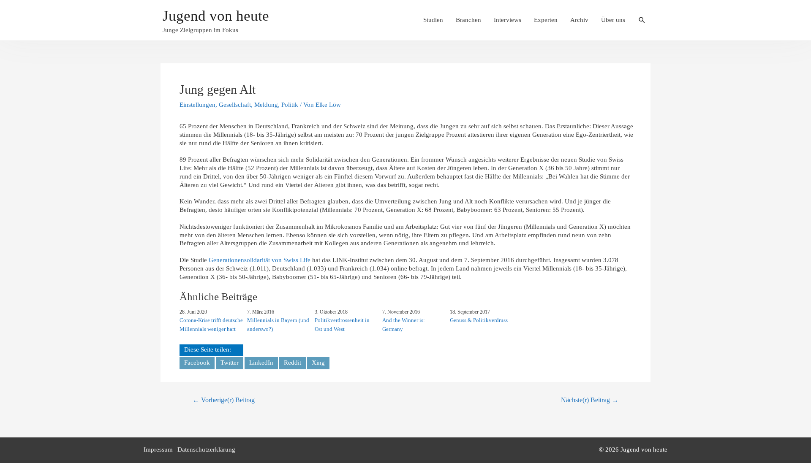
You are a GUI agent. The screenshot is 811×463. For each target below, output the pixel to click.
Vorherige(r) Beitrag (224, 399)
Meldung (266, 104)
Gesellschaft (235, 104)
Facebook (197, 362)
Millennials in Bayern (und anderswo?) (278, 324)
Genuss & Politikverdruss (479, 320)
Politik (289, 104)
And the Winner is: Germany (403, 324)
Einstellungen (197, 104)
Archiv (579, 19)
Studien (433, 19)
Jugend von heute (216, 16)
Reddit (292, 362)
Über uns (613, 19)
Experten (546, 19)
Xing (318, 362)
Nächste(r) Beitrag (589, 399)
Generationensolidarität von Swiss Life (259, 260)
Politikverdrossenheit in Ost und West (342, 324)
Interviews (507, 19)
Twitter (229, 362)
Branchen (468, 19)
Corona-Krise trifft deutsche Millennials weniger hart (211, 324)
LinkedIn (261, 362)
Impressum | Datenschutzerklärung (189, 449)
